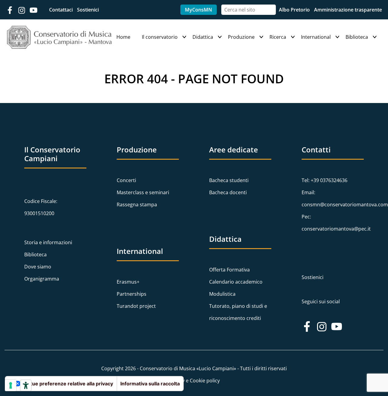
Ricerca (277, 37)
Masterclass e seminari (143, 192)
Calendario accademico (236, 281)
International (316, 37)
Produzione (241, 37)
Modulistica (222, 294)
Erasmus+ (128, 281)
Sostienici (88, 9)
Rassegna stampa (137, 204)
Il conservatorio (160, 37)
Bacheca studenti (229, 180)
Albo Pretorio (295, 9)
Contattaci (61, 9)
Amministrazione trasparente (348, 9)
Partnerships (131, 294)
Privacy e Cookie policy (194, 380)
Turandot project (136, 306)
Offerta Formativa (229, 269)
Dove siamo (37, 266)
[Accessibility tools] (26, 385)
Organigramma (41, 278)
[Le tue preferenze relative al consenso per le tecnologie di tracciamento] (10, 385)
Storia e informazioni (48, 242)
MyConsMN (198, 9)
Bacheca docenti (228, 192)
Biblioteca (357, 37)
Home (123, 37)
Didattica (202, 37)
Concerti (126, 180)
